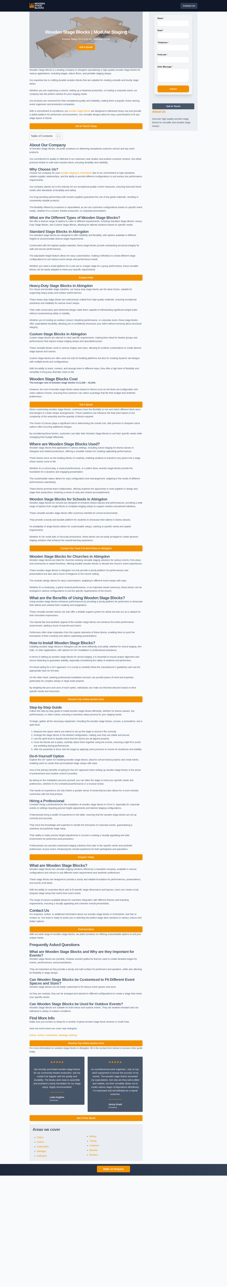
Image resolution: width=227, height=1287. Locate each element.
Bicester (93, 1150)
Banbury (93, 1154)
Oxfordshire (51, 1035)
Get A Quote (86, 404)
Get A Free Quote (86, 1118)
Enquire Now (86, 277)
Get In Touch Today (86, 126)
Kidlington (42, 1156)
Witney (92, 1136)
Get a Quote (86, 47)
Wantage (63, 1035)
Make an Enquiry (113, 1169)
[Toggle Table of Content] (57, 136)
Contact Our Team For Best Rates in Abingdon (86, 548)
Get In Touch (173, 106)
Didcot (32, 1035)
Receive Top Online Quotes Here (86, 699)
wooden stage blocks (79, 111)
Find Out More (86, 929)
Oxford (40, 1035)
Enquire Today (86, 857)
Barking (73, 1035)
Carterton (94, 1145)
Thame (93, 1141)
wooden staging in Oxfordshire (76, 173)
